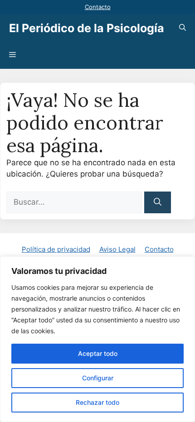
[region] (97, 339)
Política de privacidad (56, 249)
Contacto (98, 6)
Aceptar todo (97, 353)
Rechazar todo (97, 402)
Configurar (97, 378)
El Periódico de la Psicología (86, 28)
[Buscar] (157, 202)
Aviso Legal (117, 249)
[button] (182, 28)
